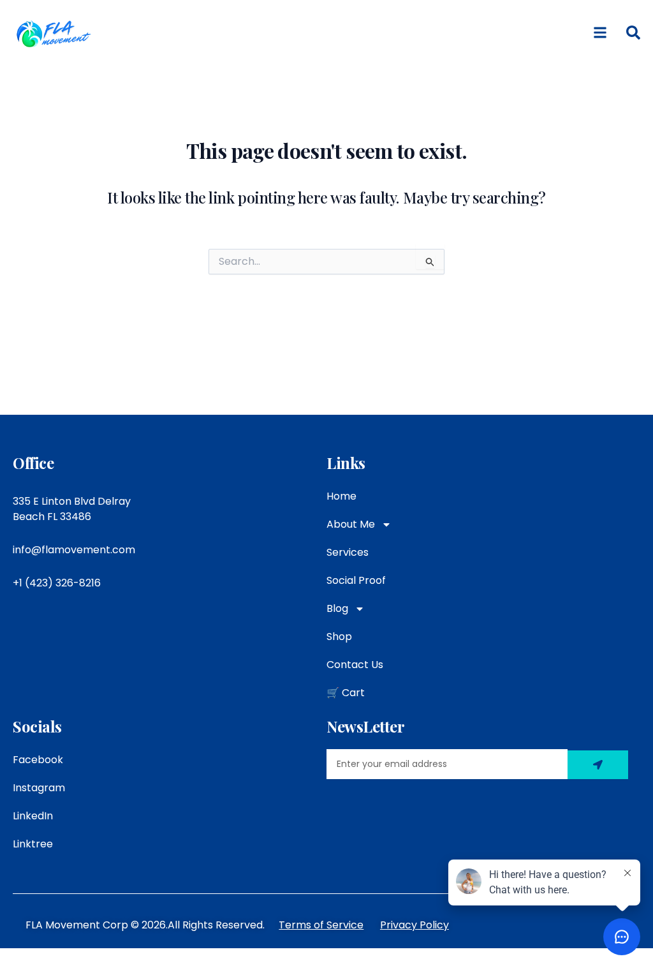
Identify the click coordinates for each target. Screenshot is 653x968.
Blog (337, 608)
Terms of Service (321, 925)
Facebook (38, 759)
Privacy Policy (414, 925)
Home (341, 496)
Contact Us (354, 664)
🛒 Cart (345, 692)
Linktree (33, 844)
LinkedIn (33, 815)
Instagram (39, 787)
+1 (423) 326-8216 (57, 583)
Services (347, 552)
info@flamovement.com (74, 549)
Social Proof (356, 580)
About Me (350, 524)
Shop (339, 636)
